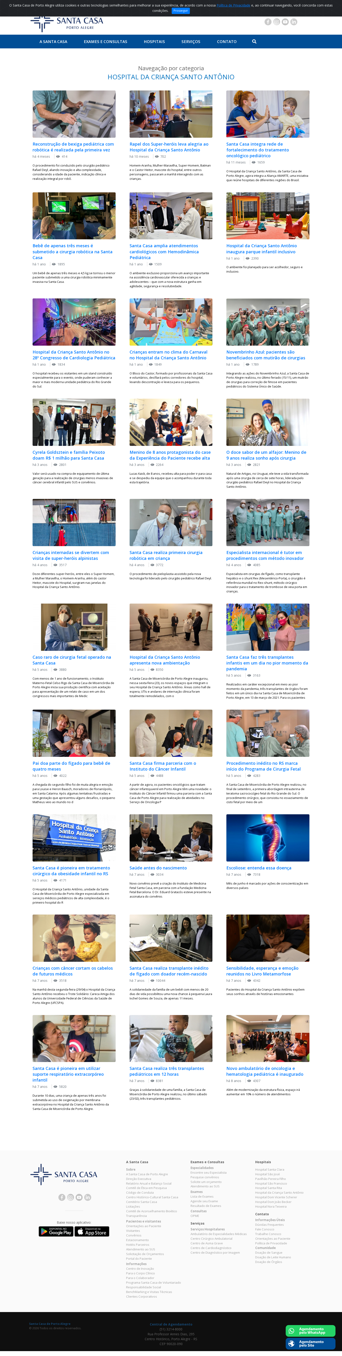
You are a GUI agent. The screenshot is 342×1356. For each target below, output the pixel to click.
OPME (195, 1216)
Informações (136, 1264)
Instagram (276, 21)
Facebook (268, 21)
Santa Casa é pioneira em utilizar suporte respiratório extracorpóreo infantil (68, 1074)
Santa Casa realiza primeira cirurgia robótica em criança (166, 555)
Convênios (133, 1235)
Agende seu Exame (204, 1201)
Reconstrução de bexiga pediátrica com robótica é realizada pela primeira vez (73, 147)
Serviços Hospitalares (208, 1229)
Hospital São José (267, 1174)
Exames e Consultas (105, 41)
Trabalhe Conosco (268, 1234)
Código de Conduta (140, 1192)
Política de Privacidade (233, 5)
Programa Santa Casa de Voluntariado (153, 1282)
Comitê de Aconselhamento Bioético (151, 1211)
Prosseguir (181, 11)
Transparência (136, 1216)
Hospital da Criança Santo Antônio (279, 1192)
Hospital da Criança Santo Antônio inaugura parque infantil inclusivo (261, 248)
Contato (227, 41)
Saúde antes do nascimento (158, 868)
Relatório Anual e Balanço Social (148, 1183)
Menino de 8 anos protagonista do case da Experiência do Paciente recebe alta (170, 455)
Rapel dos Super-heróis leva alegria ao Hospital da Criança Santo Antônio (169, 147)
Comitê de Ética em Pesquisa (146, 1188)
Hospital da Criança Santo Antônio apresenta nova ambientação (165, 660)
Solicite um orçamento (206, 1182)
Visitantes (133, 1231)
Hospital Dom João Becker (273, 1202)
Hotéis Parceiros (137, 1244)
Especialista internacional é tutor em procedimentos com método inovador (265, 555)
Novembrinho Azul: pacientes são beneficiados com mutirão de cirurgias (265, 355)
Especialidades (202, 1168)
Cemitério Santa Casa (141, 1202)
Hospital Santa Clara (269, 1169)
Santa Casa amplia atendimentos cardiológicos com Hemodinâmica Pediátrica (164, 251)
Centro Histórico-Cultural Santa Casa (152, 1197)
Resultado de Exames (206, 1206)
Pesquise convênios (205, 1177)
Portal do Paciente (139, 1258)
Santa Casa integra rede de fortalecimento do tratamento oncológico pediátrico (257, 149)
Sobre (130, 1169)
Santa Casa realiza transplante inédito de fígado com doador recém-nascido (169, 971)
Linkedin (293, 21)
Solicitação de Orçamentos (145, 1254)
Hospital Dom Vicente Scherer (276, 1197)
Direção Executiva (138, 1179)
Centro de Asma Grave (207, 1243)
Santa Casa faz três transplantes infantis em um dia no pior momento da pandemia (267, 662)
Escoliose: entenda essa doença (259, 868)
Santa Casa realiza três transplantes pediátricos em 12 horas (167, 1071)
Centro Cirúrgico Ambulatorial (211, 1238)
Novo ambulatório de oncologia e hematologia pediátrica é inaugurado (264, 1071)
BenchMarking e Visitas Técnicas (149, 1292)
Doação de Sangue (268, 1252)
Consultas (199, 1211)
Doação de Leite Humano (273, 1257)
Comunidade (265, 1248)
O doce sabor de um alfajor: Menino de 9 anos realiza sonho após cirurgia (266, 455)
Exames (197, 1192)
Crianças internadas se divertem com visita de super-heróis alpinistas (71, 555)
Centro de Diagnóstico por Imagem (215, 1252)
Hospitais (154, 41)
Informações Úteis (270, 1220)
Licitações (133, 1206)
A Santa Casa (53, 41)
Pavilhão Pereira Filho (270, 1179)
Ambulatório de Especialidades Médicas (219, 1234)
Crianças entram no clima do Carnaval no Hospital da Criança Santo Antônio (169, 355)
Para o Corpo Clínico (140, 1273)
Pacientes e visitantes (143, 1221)
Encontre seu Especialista (209, 1172)
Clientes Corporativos (141, 1296)
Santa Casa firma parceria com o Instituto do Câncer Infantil (163, 766)
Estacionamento (137, 1240)
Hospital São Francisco (271, 1183)
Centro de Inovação (140, 1268)
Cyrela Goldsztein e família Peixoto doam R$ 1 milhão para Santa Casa (69, 455)
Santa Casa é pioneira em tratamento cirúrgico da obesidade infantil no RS (71, 870)
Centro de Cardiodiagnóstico (211, 1248)
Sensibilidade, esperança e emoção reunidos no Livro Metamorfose (262, 971)
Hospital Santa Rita (268, 1188)
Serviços (190, 41)
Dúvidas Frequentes (269, 1224)
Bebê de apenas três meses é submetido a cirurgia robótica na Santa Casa (73, 251)
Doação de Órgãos (268, 1262)
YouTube (285, 21)
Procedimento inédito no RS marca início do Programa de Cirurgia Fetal (263, 766)
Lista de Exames (202, 1196)
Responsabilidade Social (143, 1287)
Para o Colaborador (140, 1278)
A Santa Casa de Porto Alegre (147, 1174)
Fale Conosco (264, 1229)
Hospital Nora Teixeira (271, 1206)
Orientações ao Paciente (143, 1226)
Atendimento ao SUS (140, 1249)
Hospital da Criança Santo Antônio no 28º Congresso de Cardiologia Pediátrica (74, 355)
